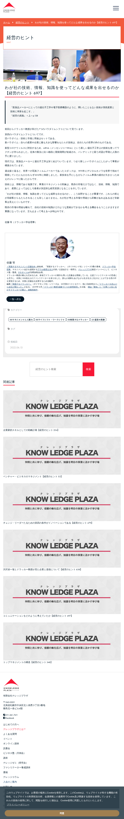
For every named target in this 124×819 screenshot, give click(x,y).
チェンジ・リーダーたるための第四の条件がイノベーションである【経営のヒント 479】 (48, 522)
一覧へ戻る (15, 299)
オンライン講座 (11, 743)
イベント (7, 738)
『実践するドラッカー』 (21, 284)
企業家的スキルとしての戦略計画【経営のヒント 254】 (31, 430)
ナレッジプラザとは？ (14, 729)
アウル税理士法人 (45, 269)
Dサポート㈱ (23, 272)
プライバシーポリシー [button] (18, 804)
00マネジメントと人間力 (21, 319)
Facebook (9, 718)
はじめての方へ (11, 724)
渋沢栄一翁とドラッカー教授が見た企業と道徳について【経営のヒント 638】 (42, 569)
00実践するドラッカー (78, 319)
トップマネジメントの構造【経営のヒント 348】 (28, 662)
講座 (5, 757)
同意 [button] (62, 813)
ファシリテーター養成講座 (16, 767)
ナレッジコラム (11, 777)
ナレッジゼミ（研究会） (15, 762)
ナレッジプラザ (85, 269)
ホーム (6, 22)
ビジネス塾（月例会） (14, 753)
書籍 (5, 772)
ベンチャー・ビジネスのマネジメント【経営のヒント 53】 (33, 476)
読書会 (6, 748)
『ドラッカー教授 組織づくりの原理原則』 (61, 287)
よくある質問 (10, 734)
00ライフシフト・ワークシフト (50, 319)
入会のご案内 (10, 781)
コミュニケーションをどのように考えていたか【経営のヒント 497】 (38, 615)
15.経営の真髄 (98, 319)
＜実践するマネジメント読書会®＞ (22, 266)
